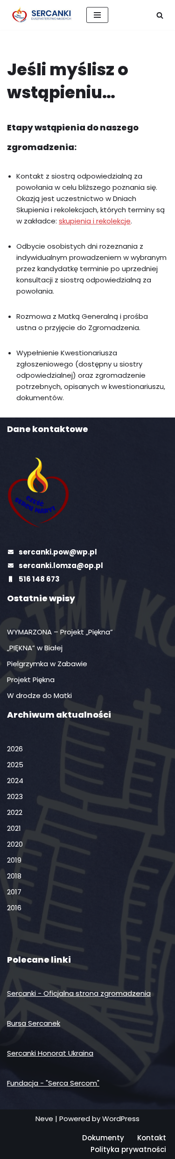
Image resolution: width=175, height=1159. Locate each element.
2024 (15, 780)
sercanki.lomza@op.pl (61, 565)
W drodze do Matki (39, 695)
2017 (14, 892)
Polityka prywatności (128, 1149)
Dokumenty (103, 1138)
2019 (14, 860)
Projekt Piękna (31, 679)
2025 (15, 765)
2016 (14, 908)
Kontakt (151, 1138)
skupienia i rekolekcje (95, 221)
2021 (14, 828)
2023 (15, 796)
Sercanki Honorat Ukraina (50, 1053)
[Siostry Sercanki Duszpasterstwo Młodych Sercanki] (39, 15)
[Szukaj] (159, 15)
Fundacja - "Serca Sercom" (53, 1083)
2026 (15, 749)
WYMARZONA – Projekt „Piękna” (60, 632)
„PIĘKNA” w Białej (35, 648)
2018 (14, 876)
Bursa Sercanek (33, 1023)
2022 (14, 812)
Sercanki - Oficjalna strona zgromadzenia (79, 993)
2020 (15, 844)
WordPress (121, 1118)
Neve (44, 1118)
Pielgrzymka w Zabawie (47, 664)
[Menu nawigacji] (97, 15)
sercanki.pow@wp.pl (58, 552)
